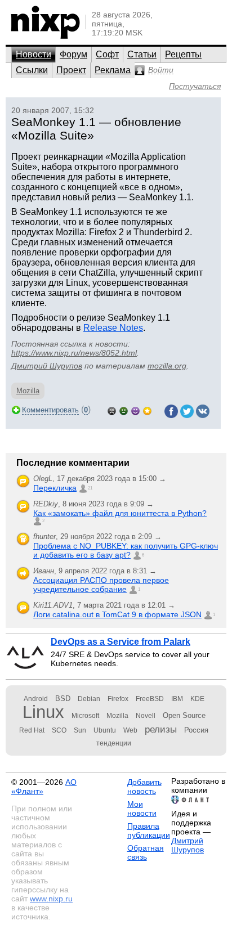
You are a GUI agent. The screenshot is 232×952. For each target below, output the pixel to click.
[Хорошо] (135, 410)
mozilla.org (167, 365)
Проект (71, 70)
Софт (107, 54)
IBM (177, 698)
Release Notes (113, 328)
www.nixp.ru (51, 898)
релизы (161, 729)
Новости (33, 54)
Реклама (113, 70)
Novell (145, 715)
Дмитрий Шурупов (46, 365)
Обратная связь (145, 852)
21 (90, 488)
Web (130, 730)
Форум (73, 54)
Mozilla (27, 391)
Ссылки (32, 70)
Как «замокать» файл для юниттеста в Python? (120, 513)
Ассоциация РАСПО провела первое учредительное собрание (101, 585)
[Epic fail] (112, 410)
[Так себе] (123, 410)
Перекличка (55, 487)
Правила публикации (148, 830)
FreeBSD (150, 698)
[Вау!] (147, 410)
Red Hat (31, 730)
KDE (197, 698)
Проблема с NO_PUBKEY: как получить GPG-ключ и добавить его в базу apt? (125, 550)
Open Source (184, 715)
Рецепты (183, 54)
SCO (59, 730)
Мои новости (142, 809)
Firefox (118, 698)
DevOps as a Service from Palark (120, 641)
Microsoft (85, 715)
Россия (196, 730)
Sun (80, 730)
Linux (43, 712)
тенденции (113, 743)
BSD (62, 698)
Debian (89, 698)
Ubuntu (104, 730)
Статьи (142, 54)
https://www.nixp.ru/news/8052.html (74, 352)
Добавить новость (144, 787)
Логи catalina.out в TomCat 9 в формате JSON (117, 614)
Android (36, 698)
